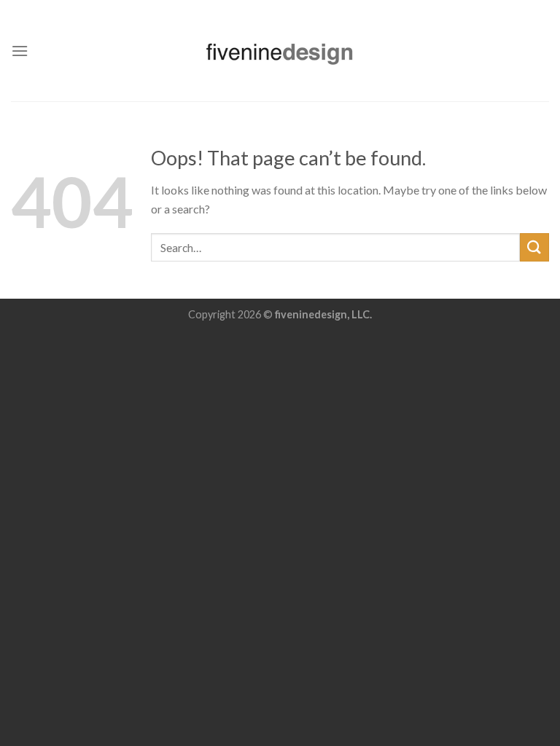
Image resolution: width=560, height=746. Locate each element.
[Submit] (534, 247)
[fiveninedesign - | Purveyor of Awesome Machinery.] (280, 50)
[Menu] (19, 50)
